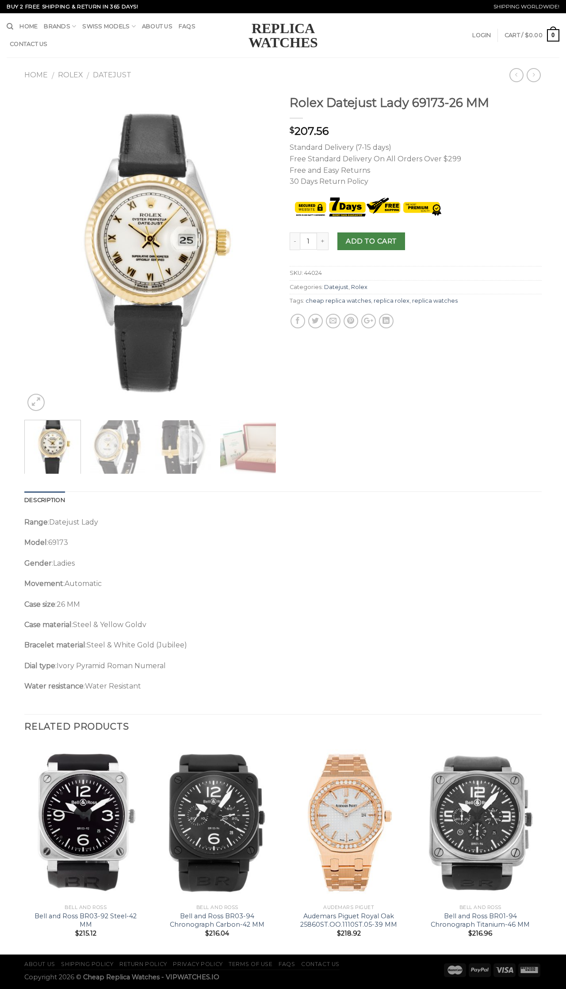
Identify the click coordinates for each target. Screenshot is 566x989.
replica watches (435, 300)
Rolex (70, 75)
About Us (157, 26)
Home (28, 26)
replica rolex (391, 300)
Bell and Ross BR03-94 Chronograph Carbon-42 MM (217, 920)
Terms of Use (250, 964)
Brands (57, 26)
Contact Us (29, 44)
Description (44, 500)
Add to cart (371, 241)
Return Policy (143, 964)
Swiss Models (106, 26)
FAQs (187, 26)
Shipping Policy (87, 964)
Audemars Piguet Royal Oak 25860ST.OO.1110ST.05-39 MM (348, 920)
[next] (260, 252)
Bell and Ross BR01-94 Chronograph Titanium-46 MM (480, 920)
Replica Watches (283, 35)
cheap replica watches (338, 300)
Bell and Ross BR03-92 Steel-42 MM (85, 920)
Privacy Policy (198, 964)
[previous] (41, 252)
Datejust (112, 75)
